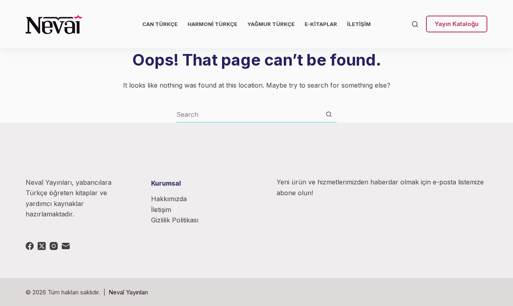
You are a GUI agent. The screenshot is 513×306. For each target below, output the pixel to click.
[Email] (66, 246)
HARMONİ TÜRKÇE (212, 24)
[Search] (415, 24)
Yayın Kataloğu (457, 24)
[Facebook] (30, 246)
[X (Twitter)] (42, 246)
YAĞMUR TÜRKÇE (271, 24)
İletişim (161, 210)
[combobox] (248, 114)
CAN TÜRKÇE (160, 24)
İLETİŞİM (359, 24)
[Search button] (329, 114)
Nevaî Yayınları (128, 292)
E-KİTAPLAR (321, 24)
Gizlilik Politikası (174, 220)
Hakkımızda (169, 199)
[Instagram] (54, 246)
